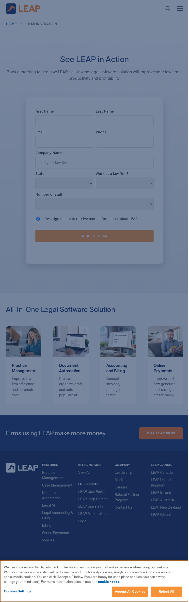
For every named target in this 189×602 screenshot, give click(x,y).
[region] (94, 581)
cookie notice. (109, 582)
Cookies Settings (17, 591)
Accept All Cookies (130, 591)
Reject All (166, 591)
